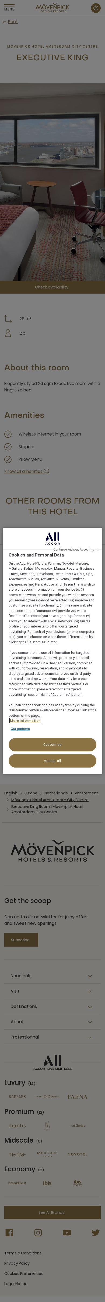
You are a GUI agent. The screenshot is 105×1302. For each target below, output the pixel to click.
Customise (52, 745)
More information (25, 721)
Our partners (20, 729)
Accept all (52, 761)
